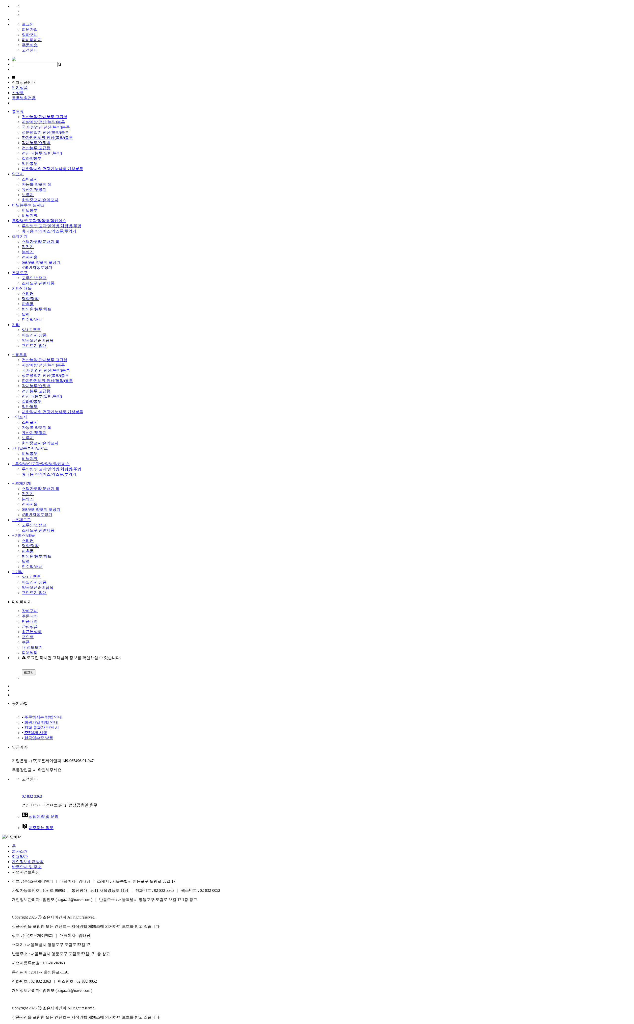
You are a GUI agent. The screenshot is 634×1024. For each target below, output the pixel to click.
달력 (26, 314)
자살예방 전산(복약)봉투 (43, 122)
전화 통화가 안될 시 (41, 727)
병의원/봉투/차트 (37, 309)
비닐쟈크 (30, 215)
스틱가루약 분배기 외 (40, 241)
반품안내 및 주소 (27, 867)
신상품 (18, 93)
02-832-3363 (32, 796)
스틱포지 (30, 179)
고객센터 (30, 50)
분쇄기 (28, 252)
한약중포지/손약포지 (40, 200)
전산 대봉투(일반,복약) (42, 153)
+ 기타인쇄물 (23, 535)
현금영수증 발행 (38, 738)
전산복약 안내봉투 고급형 (44, 117)
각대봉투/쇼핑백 (36, 143)
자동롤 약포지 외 (37, 184)
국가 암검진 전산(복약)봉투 (46, 127)
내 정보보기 (32, 647)
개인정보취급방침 (28, 862)
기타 (16, 325)
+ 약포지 (19, 417)
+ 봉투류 (19, 355)
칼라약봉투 (32, 158)
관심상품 (30, 626)
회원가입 (30, 29)
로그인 (28, 24)
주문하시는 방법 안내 (43, 717)
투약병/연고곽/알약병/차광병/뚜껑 (51, 226)
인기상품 (20, 87)
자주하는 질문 (41, 828)
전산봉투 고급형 (36, 148)
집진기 (28, 247)
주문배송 (30, 45)
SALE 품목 (31, 330)
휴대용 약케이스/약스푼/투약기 (49, 231)
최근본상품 (32, 632)
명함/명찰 (30, 299)
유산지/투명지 (34, 189)
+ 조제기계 (21, 483)
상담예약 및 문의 (43, 816)
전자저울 (30, 257)
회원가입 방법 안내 (41, 722)
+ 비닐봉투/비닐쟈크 (30, 448)
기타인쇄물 (22, 288)
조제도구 (20, 273)
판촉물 (28, 304)
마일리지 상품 (34, 335)
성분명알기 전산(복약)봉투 (45, 132)
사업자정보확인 (26, 872)
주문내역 (30, 616)
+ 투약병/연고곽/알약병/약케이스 (41, 464)
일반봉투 (30, 163)
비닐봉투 (30, 210)
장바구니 (30, 34)
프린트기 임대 (34, 345)
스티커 (28, 293)
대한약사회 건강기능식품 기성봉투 (52, 169)
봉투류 (18, 111)
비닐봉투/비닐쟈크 (28, 205)
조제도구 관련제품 (38, 283)
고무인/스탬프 (34, 278)
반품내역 (30, 621)
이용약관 (20, 856)
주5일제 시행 (35, 733)
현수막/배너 (32, 319)
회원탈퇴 (30, 652)
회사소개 (20, 851)
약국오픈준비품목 (37, 340)
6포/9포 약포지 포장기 (41, 262)
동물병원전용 (24, 98)
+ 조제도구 (21, 520)
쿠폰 (26, 642)
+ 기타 (17, 572)
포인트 (28, 637)
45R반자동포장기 (37, 267)
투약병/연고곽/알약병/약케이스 (39, 221)
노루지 (28, 195)
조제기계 (20, 236)
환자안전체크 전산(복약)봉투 (47, 137)
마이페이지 (32, 40)
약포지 (18, 174)
